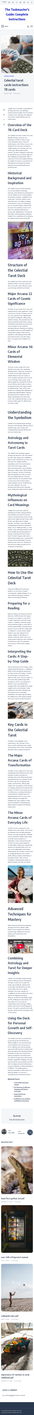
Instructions (9, 76)
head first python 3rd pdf (13, 1198)
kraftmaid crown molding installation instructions (22, 1100)
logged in (11, 1395)
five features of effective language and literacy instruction (22, 1089)
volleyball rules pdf (9, 1316)
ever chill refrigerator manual (14, 1257)
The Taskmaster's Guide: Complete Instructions (17, 14)
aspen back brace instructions (20, 1095)
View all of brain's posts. (17, 1119)
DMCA (4, 2)
